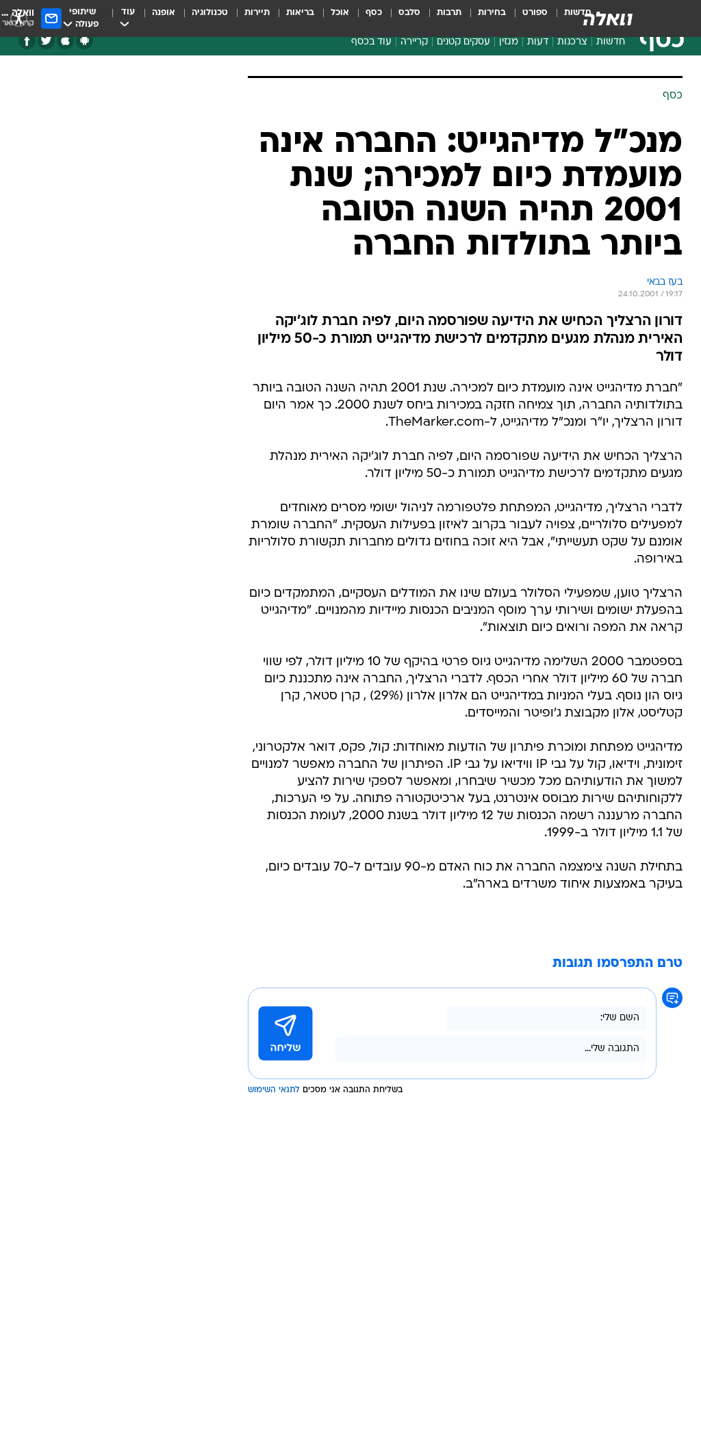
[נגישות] (18, 18)
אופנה (163, 12)
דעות (537, 42)
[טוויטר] (46, 40)
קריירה (414, 42)
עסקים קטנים (463, 42)
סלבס (409, 12)
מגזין (508, 42)
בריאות (300, 12)
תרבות (449, 12)
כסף (374, 12)
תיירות (257, 12)
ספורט (535, 12)
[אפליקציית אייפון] (65, 40)
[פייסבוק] (27, 40)
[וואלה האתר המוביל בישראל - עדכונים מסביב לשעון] (608, 18)
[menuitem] (527, 18)
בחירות (492, 12)
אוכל (340, 12)
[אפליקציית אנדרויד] (84, 40)
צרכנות (572, 42)
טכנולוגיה (210, 12)
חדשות (610, 42)
